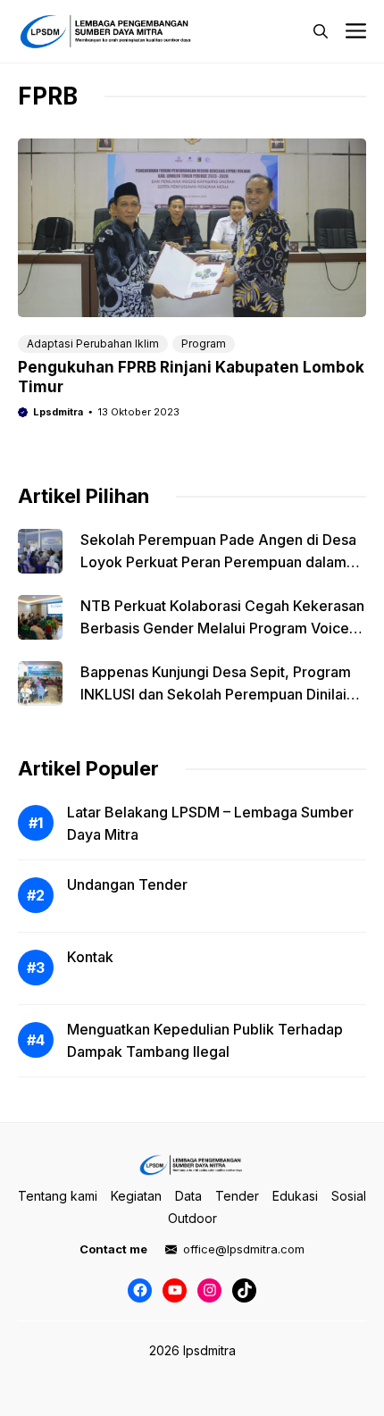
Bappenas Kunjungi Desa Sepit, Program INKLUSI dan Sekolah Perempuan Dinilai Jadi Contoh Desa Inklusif (215, 694)
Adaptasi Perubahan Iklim (93, 343)
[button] (321, 31)
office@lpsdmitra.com (244, 1249)
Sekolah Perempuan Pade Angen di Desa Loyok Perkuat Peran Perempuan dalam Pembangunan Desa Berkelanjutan (218, 562)
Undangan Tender (127, 884)
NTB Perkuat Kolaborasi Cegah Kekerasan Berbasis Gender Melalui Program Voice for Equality (222, 628)
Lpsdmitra (58, 412)
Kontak (90, 957)
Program (203, 343)
